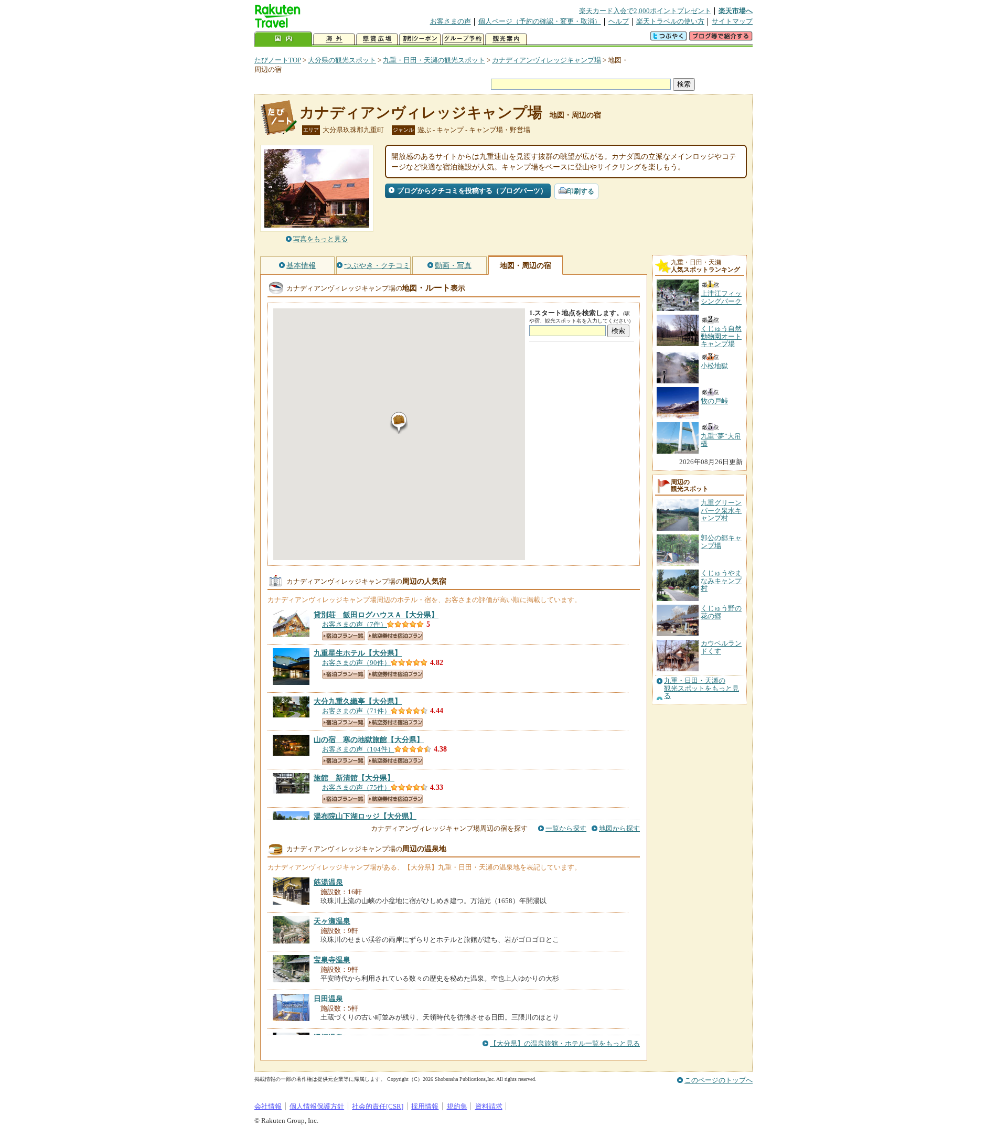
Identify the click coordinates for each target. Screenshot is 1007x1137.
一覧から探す (565, 828)
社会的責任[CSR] (377, 1106)
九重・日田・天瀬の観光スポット (434, 60)
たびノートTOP (277, 60)
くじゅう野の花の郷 (721, 611)
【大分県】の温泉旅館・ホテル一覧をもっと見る (565, 1043)
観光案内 (506, 39)
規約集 (457, 1106)
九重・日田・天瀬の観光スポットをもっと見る (701, 688)
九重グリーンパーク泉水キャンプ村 (721, 510)
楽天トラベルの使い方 (670, 21)
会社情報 (268, 1106)
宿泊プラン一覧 (343, 635)
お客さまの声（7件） (354, 624)
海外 (334, 39)
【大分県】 (376, 614)
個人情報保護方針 (317, 1106)
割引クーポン (420, 39)
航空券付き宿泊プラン (395, 635)
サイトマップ (732, 21)
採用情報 (424, 1106)
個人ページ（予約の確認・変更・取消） (539, 21)
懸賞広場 (377, 39)
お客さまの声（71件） (356, 711)
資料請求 (488, 1106)
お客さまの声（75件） (356, 787)
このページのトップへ (718, 1080)
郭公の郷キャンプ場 (721, 541)
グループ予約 (463, 39)
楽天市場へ (736, 11)
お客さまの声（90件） (356, 663)
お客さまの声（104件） (358, 749)
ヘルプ (618, 21)
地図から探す (619, 828)
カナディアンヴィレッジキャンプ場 (546, 60)
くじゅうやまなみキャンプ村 (721, 580)
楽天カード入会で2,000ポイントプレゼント (645, 11)
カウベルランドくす (721, 647)
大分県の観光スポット (342, 60)
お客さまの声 (450, 21)
